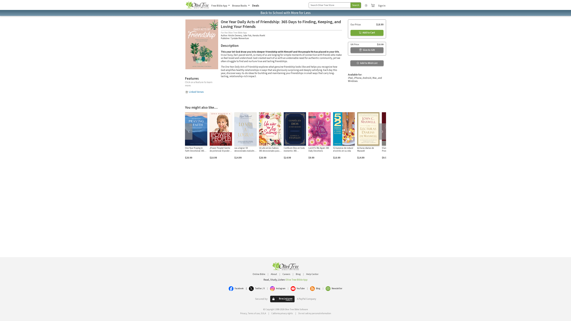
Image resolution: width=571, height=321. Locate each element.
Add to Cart (368, 32)
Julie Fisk (247, 35)
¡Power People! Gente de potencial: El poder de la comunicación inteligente (220, 152)
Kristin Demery (235, 35)
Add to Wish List (369, 63)
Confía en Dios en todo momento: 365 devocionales (294, 151)
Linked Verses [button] (196, 92)
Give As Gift (368, 50)
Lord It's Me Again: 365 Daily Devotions (318, 149)
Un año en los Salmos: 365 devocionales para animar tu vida (269, 151)
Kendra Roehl (258, 35)
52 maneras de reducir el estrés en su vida (343, 149)
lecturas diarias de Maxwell (365, 149)
